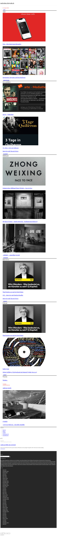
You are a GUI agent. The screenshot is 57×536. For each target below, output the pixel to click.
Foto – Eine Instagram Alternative (12, 44)
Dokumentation (48, 460)
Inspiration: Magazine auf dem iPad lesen (14, 77)
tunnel (50, 464)
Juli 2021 (4, 487)
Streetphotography (45, 464)
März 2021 (5, 493)
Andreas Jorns (12, 460)
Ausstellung (22, 460)
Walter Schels (5, 465)
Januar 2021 (5, 496)
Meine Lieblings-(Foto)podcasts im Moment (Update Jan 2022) (20, 372)
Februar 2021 (5, 494)
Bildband (31, 460)
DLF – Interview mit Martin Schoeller (13, 295)
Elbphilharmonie (3, 461)
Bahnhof (25, 460)
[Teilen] (3, 533)
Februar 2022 (5, 478)
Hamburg (31, 461)
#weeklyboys (7, 460)
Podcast (5, 301)
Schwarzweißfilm (29, 464)
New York (47, 463)
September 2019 (6, 511)
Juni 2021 (4, 489)
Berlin (29, 460)
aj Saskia (5, 421)
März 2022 (5, 476)
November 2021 (6, 482)
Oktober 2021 (5, 483)
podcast (5, 464)
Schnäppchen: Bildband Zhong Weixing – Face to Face (17, 188)
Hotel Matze (35, 461)
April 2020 (5, 504)
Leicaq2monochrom (34, 463)
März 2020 (5, 506)
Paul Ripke (51, 463)
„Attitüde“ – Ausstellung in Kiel (11, 255)
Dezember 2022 (6, 471)
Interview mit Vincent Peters (10, 151)
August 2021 (5, 486)
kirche (1, 463)
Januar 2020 (5, 508)
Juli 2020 (4, 500)
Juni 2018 (4, 521)
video (1, 465)
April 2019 (5, 517)
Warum (4, 374)
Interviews (5, 257)
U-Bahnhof (53, 464)
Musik (44, 463)
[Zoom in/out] (9, 533)
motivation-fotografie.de (7, 3)
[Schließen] (1, 533)
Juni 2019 (4, 514)
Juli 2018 (4, 519)
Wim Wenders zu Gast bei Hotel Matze (13, 292)
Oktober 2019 (5, 510)
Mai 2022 (4, 474)
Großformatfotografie (21, 461)
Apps (4, 9)
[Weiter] (3, 534)
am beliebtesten (6, 435)
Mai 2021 (4, 490)
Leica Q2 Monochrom (26, 463)
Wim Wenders (10, 465)
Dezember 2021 (6, 481)
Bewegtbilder (6, 80)
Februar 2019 (5, 518)
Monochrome (40, 463)
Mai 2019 (4, 515)
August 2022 (5, 472)
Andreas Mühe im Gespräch (8, 445)
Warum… (5, 380)
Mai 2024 (4, 469)
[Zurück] (1, 534)
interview (44, 461)
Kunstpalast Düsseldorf (7, 463)
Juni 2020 (4, 501)
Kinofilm (53, 461)
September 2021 (6, 485)
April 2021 (5, 492)
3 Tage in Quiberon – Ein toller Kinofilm (14, 424)
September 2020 (6, 499)
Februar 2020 (5, 507)
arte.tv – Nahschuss (8, 114)
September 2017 (6, 522)
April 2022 (5, 475)
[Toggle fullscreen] (6, 533)
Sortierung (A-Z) (6, 434)
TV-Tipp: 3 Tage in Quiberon (11, 148)
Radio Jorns (6, 369)
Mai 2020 (4, 503)
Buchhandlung (36, 460)
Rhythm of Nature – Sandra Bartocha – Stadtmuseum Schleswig (20, 221)
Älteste (4, 431)
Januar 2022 (5, 479)
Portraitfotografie (10, 464)
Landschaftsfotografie (16, 463)
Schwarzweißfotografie (37, 464)
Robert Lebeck (17, 464)
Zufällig (4, 432)
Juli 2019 (4, 512)
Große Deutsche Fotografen (12, 461)
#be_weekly (2, 460)
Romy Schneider (23, 464)
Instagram (40, 461)
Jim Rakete (50, 461)
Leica (21, 463)
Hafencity (28, 461)
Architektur (17, 460)
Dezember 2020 (6, 497)
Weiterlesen (2, 448)
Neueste (4, 429)
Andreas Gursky (7, 388)
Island (47, 461)
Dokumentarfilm (42, 460)
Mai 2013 (4, 524)
